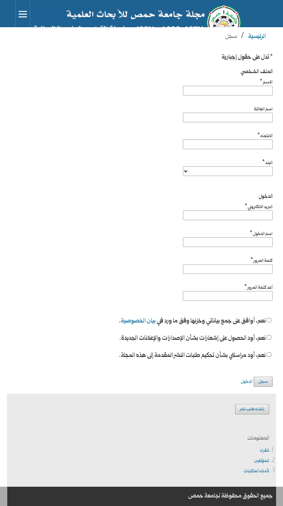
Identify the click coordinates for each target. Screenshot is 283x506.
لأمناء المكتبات (256, 471)
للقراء (264, 450)
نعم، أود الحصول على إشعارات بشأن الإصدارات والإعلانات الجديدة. (193, 338)
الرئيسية (257, 36)
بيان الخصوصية (138, 321)
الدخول (247, 382)
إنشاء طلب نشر (252, 409)
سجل (263, 382)
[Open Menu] (23, 14)
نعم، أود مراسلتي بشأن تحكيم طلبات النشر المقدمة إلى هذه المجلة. (193, 355)
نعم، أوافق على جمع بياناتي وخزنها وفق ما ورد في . (193, 321)
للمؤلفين (261, 461)
